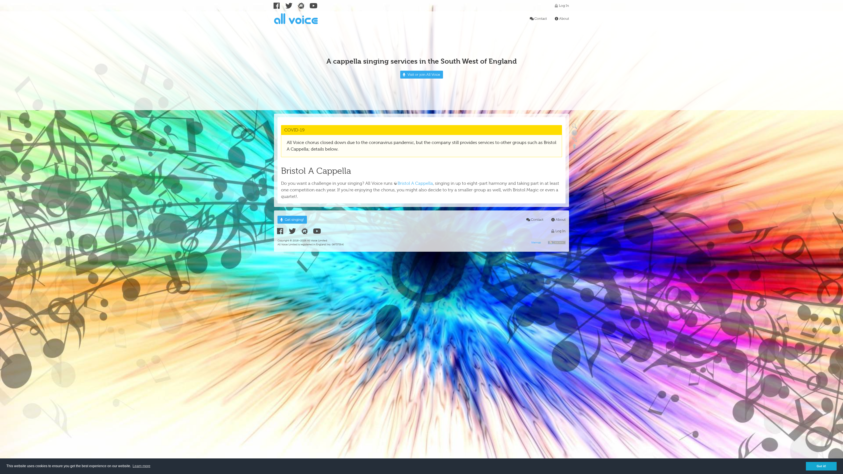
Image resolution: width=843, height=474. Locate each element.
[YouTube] (313, 5)
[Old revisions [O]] (574, 132)
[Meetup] (301, 5)
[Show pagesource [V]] (574, 126)
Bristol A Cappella (415, 183)
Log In (564, 6)
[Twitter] (289, 5)
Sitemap (536, 242)
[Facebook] (276, 5)
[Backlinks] (574, 139)
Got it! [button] (821, 466)
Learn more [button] (141, 466)
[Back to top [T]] (574, 145)
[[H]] (295, 18)
